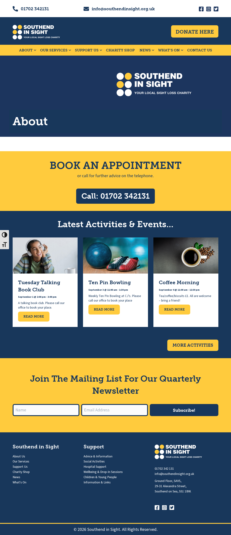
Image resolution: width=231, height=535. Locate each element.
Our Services (53, 50)
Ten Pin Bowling (109, 282)
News (145, 50)
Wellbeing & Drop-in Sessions (103, 472)
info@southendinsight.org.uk (123, 8)
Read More (36, 316)
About (26, 50)
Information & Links (97, 482)
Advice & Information (98, 456)
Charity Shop (120, 50)
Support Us (87, 50)
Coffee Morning (179, 282)
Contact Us (199, 50)
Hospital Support (95, 466)
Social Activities (94, 461)
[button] (35, 50)
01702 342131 (35, 8)
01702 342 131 (164, 468)
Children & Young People (100, 477)
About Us (19, 456)
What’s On (169, 50)
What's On (19, 482)
